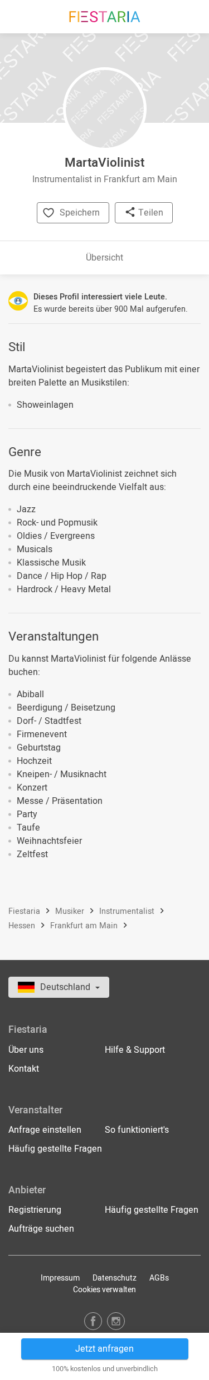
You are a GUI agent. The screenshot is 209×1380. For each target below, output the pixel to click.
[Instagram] (116, 1321)
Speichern (80, 212)
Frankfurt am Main (85, 926)
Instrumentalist (128, 911)
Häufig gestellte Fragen (55, 1149)
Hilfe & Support (135, 1050)
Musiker (70, 911)
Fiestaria (25, 911)
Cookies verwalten (104, 1290)
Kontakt (23, 1069)
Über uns (25, 1050)
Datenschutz (115, 1278)
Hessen (22, 926)
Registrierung (34, 1210)
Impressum (60, 1278)
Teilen (149, 212)
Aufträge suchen (41, 1229)
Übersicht (104, 257)
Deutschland (66, 987)
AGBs (159, 1278)
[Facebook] (93, 1321)
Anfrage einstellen (44, 1130)
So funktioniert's (137, 1130)
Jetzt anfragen (104, 1349)
